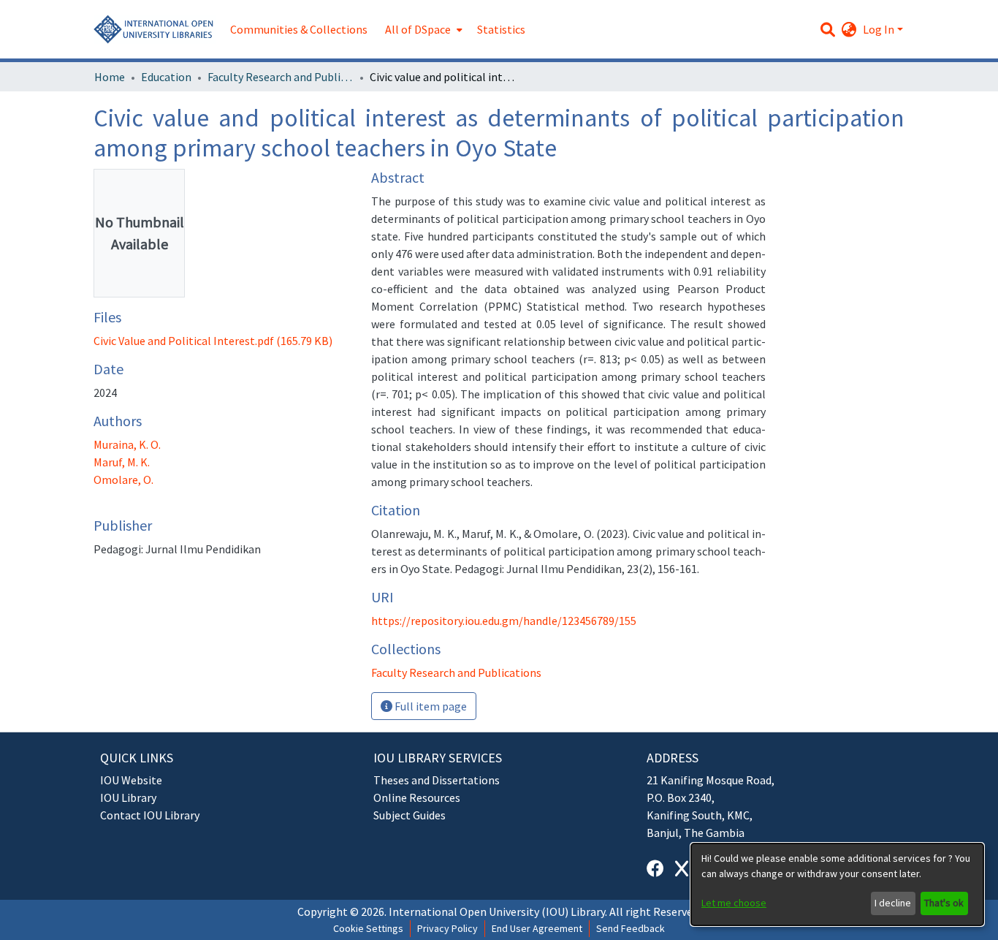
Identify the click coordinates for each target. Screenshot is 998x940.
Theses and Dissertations (436, 780)
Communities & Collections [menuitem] (298, 29)
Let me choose (733, 902)
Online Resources (416, 797)
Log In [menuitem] (878, 29)
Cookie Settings (368, 928)
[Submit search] (828, 29)
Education (166, 76)
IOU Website (131, 780)
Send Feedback (630, 928)
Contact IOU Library (149, 815)
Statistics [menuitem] (501, 29)
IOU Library (128, 797)
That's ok (944, 902)
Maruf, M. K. (122, 462)
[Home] (155, 29)
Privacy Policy (447, 928)
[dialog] (837, 884)
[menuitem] (422, 29)
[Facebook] (655, 869)
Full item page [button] (429, 706)
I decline (893, 902)
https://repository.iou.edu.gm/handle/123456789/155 (503, 620)
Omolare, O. (123, 479)
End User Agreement (537, 928)
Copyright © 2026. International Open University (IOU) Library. (452, 911)
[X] (681, 869)
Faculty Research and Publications (280, 76)
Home (109, 76)
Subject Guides (409, 815)
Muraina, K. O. (127, 444)
